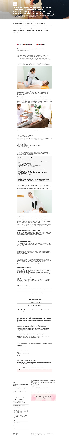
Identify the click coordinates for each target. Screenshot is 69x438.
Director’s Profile (25, 32)
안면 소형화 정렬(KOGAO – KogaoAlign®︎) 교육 (21, 410)
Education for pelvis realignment (18, 25)
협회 (14, 417)
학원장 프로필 (16, 420)
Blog (30, 32)
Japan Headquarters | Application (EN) (19, 28)
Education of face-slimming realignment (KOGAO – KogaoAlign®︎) (27, 21)
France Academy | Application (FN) (32, 28)
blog (14, 428)
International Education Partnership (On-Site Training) (33, 25)
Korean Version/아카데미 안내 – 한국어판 (42, 30)
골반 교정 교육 (16, 413)
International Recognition (48, 25)
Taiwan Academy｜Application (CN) (44, 28)
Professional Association (17, 32)
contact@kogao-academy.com (38, 385)
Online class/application (30, 30)
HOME (14, 21)
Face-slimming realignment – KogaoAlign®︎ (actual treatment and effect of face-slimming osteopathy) (29, 23)
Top (67, 436)
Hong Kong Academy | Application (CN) (19, 30)
